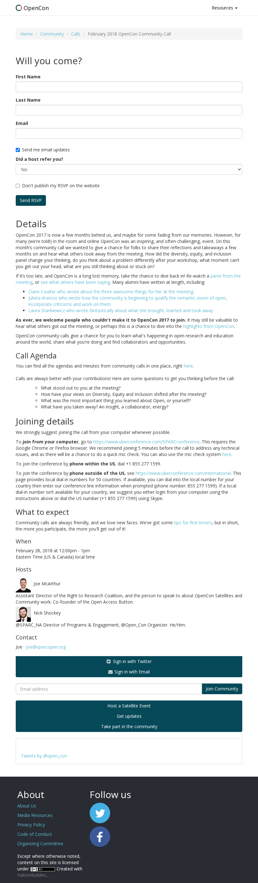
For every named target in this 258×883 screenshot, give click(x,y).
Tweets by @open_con (44, 756)
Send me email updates (46, 150)
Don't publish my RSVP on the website (61, 185)
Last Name (28, 100)
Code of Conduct (34, 834)
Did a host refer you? (39, 159)
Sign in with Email (131, 672)
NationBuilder (31, 875)
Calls (76, 34)
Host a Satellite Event (129, 706)
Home (26, 34)
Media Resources (35, 815)
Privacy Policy (31, 825)
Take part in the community (129, 726)
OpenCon (36, 8)
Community (52, 34)
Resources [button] (223, 8)
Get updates (129, 716)
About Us (26, 806)
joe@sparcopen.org (46, 647)
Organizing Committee (40, 843)
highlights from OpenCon (208, 326)
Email (22, 123)
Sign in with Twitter (132, 661)
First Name (28, 77)
